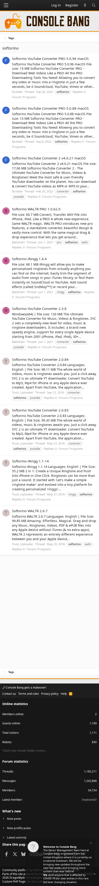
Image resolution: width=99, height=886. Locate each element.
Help (64, 694)
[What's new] (85, 5)
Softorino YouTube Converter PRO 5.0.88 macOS (50, 108)
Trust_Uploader (22, 392)
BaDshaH (18, 242)
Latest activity (16, 837)
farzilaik (17, 92)
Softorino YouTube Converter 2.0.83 (40, 410)
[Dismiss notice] (90, 843)
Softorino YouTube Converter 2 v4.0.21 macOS (49, 158)
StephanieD (89, 800)
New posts (14, 819)
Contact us (9, 694)
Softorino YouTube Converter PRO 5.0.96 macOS (50, 58)
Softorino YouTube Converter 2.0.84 (40, 359)
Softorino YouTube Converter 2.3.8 (39, 308)
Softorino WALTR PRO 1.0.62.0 (36, 209)
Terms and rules (28, 694)
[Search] (93, 5)
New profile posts (19, 828)
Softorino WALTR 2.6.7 (30, 510)
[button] (6, 5)
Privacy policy (49, 694)
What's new (11, 811)
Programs (29, 97)
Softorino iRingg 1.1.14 (30, 461)
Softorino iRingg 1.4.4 (29, 258)
